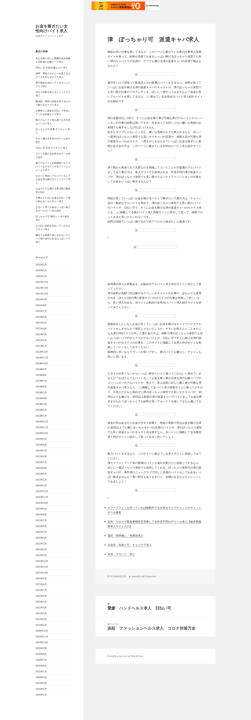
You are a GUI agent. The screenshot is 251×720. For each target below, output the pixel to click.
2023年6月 (41, 456)
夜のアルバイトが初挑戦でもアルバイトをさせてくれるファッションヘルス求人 (53, 166)
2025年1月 (41, 346)
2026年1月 (41, 276)
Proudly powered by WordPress (125, 656)
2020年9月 (41, 648)
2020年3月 (41, 683)
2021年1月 (41, 625)
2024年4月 (41, 398)
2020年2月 (41, 688)
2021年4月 (41, 607)
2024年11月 (42, 357)
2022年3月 (41, 543)
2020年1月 (41, 694)
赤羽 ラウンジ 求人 (121, 554)
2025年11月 (42, 287)
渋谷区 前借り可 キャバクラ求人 (129, 545)
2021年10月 (42, 572)
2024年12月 (42, 351)
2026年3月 (41, 264)
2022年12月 (42, 491)
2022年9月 (41, 508)
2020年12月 (42, 630)
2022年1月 (41, 555)
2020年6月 (41, 665)
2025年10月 (42, 293)
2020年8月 (41, 654)
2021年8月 (41, 584)
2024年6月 (41, 386)
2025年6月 (41, 316)
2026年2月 (41, 270)
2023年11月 (42, 427)
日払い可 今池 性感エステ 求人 (52, 67)
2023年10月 (42, 433)
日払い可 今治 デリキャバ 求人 (52, 147)
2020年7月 (41, 659)
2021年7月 (41, 590)
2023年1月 (41, 485)
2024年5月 (41, 392)
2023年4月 (41, 468)
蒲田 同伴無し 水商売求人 (125, 535)
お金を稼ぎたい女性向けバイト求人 (52, 28)
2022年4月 (41, 537)
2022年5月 (41, 532)
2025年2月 (41, 340)
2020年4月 (41, 677)
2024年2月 (41, 409)
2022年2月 (41, 549)
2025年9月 (41, 299)
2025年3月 (41, 334)
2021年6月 (41, 595)
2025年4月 (41, 328)
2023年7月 (41, 450)
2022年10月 (42, 502)
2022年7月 (41, 520)
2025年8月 (41, 305)
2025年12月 (42, 282)
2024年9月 (41, 369)
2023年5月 (41, 462)
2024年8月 (41, 375)
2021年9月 (41, 578)
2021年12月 (42, 561)
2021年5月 (41, 601)
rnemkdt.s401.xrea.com (143, 576)
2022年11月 (42, 497)
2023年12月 (42, 421)
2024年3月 (41, 404)
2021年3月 (41, 613)
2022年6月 (41, 526)
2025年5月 (41, 322)
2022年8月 (41, 514)
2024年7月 (41, 380)
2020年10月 (42, 642)
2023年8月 (41, 444)
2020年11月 (42, 636)
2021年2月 (41, 619)
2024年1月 (41, 415)
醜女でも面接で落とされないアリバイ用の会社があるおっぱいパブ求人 (53, 238)
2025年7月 (41, 311)
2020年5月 (41, 671)
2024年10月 (42, 363)
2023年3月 (41, 473)
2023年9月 (41, 439)
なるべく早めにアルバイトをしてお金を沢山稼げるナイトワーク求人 (53, 179)
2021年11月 (42, 566)
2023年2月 (41, 479)
